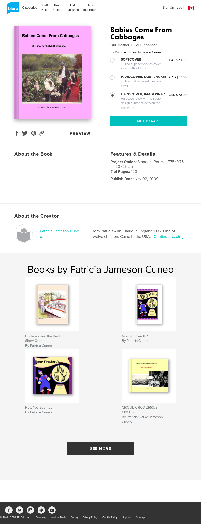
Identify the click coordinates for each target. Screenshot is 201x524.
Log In (181, 8)
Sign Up (168, 8)
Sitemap (140, 517)
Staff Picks (44, 7)
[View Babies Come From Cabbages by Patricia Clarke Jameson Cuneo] (52, 72)
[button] (191, 8)
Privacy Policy (90, 517)
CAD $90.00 (178, 94)
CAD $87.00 (178, 77)
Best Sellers (57, 7)
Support (126, 517)
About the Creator (36, 216)
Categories (29, 8)
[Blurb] (12, 10)
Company (41, 517)
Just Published (72, 7)
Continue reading (169, 236)
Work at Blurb (58, 517)
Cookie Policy (109, 517)
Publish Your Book (89, 7)
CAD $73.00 (178, 60)
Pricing (74, 517)
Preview (80, 133)
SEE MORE (100, 448)
